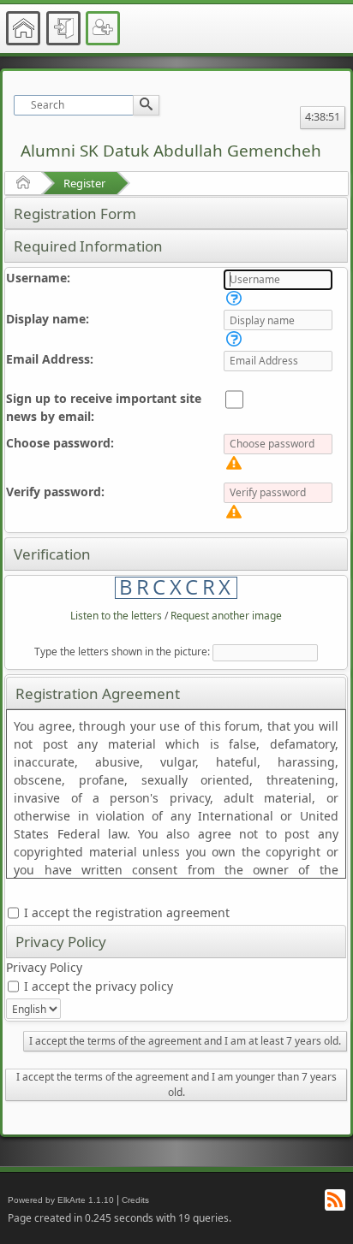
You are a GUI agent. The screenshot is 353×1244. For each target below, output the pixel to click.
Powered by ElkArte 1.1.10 (61, 1200)
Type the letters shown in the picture (120, 651)
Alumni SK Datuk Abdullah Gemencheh (171, 150)
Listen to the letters (116, 615)
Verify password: (55, 491)
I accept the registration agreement (125, 912)
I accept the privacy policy (97, 986)
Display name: (47, 319)
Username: (38, 278)
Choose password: (60, 443)
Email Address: (49, 359)
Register (84, 183)
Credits (135, 1200)
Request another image (226, 615)
